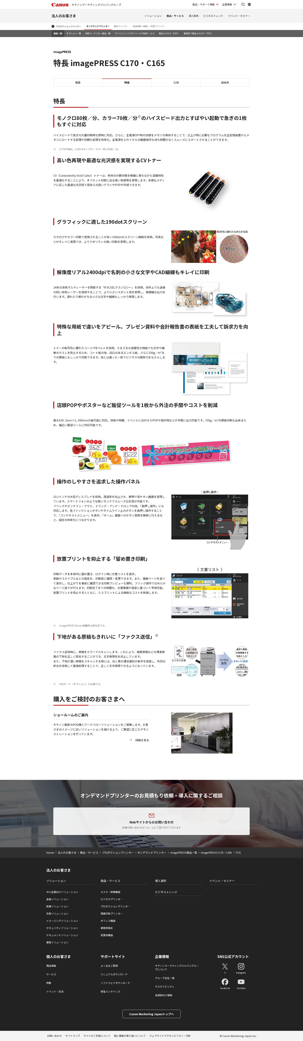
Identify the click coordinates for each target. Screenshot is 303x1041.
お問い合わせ (54, 1035)
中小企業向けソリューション (62, 892)
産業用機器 (107, 935)
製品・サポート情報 (204, 4)
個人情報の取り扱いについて (130, 1035)
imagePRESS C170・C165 (216, 852)
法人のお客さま (64, 15)
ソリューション (153, 16)
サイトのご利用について (96, 1035)
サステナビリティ (164, 986)
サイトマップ (72, 1035)
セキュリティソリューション (62, 928)
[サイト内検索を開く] (243, 4)
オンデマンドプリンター (98, 26)
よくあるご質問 (109, 965)
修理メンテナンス (110, 991)
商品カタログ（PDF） (169, 33)
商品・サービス (175, 16)
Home (50, 852)
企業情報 (227, 4)
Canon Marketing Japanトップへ (151, 1014)
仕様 (176, 82)
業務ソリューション (57, 942)
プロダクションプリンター (68, 26)
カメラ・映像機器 (110, 892)
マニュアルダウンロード (114, 974)
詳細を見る (142, 740)
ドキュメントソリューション (62, 935)
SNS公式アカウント (233, 956)
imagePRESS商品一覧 (183, 852)
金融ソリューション (57, 899)
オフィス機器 (108, 920)
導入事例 (193, 16)
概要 (77, 82)
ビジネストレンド (213, 16)
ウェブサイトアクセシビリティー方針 (170, 1035)
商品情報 (51, 965)
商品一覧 (58, 33)
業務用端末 (107, 928)
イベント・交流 (54, 991)
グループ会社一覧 (164, 978)
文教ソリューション (57, 913)
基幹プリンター (121, 26)
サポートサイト (113, 956)
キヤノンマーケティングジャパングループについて (177, 967)
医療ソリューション (57, 906)
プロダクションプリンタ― (115, 906)
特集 (48, 983)
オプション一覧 (73, 33)
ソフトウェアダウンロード (115, 983)
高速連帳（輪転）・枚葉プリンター (149, 26)
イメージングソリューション (62, 920)
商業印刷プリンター (112, 913)
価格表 (225, 82)
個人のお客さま (58, 956)
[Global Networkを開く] (249, 4)
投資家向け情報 (163, 995)
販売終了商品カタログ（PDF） (198, 33)
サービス (51, 974)
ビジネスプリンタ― (112, 899)
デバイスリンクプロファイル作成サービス (135, 33)
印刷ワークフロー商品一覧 (97, 33)
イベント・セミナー (239, 16)
